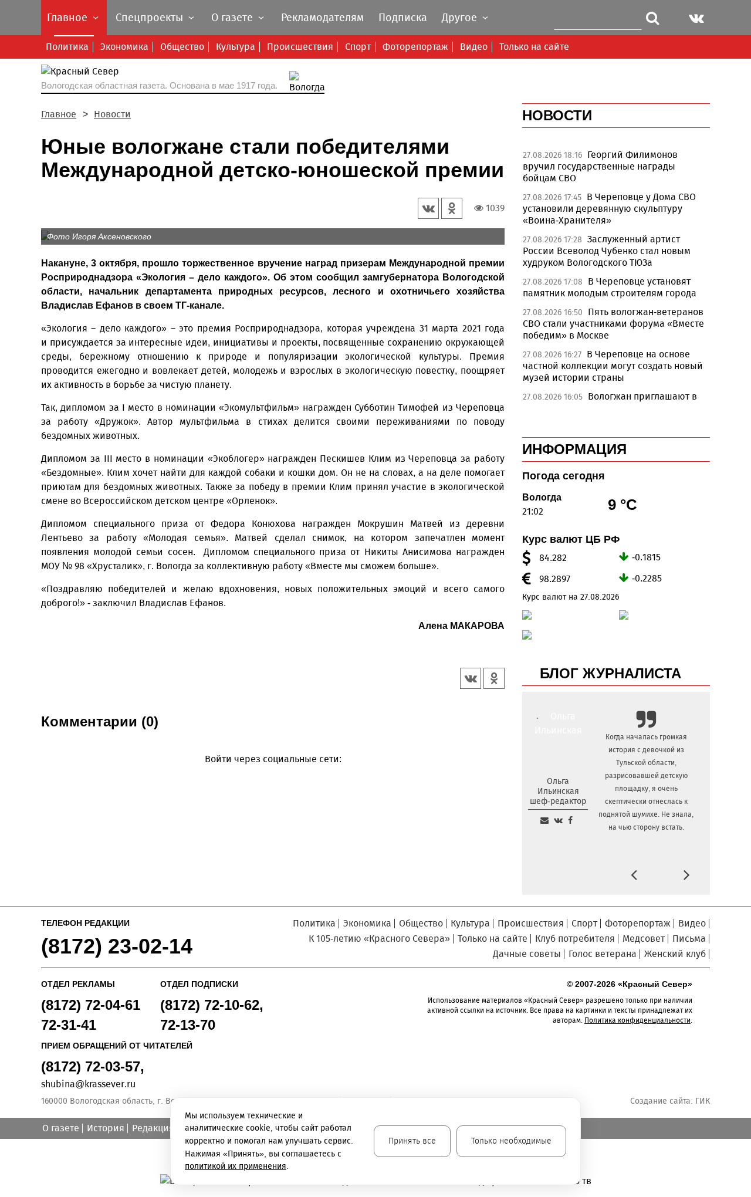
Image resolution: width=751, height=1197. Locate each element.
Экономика (124, 46)
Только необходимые (511, 1141)
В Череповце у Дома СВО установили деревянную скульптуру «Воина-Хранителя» (609, 208)
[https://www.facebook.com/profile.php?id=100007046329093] (570, 820)
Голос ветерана (603, 953)
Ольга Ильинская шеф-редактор (558, 791)
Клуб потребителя (575, 938)
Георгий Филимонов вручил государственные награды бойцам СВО (600, 166)
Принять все (412, 1141)
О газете (60, 1128)
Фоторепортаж (415, 46)
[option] (616, 169)
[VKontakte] (270, 776)
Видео (474, 46)
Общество (182, 46)
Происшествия (300, 46)
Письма (689, 938)
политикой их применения (235, 1166)
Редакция (153, 1128)
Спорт (358, 46)
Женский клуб (675, 953)
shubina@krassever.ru (88, 1084)
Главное (58, 114)
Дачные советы (527, 953)
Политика (67, 46)
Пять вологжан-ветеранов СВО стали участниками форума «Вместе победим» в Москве (613, 323)
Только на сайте (534, 46)
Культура (235, 46)
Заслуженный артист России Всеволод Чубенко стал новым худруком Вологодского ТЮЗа (607, 251)
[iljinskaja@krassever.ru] (544, 820)
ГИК (702, 1101)
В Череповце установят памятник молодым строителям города (609, 287)
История (105, 1128)
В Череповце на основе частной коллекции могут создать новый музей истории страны (613, 366)
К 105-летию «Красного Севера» (379, 938)
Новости (112, 114)
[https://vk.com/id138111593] (558, 820)
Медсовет (644, 938)
